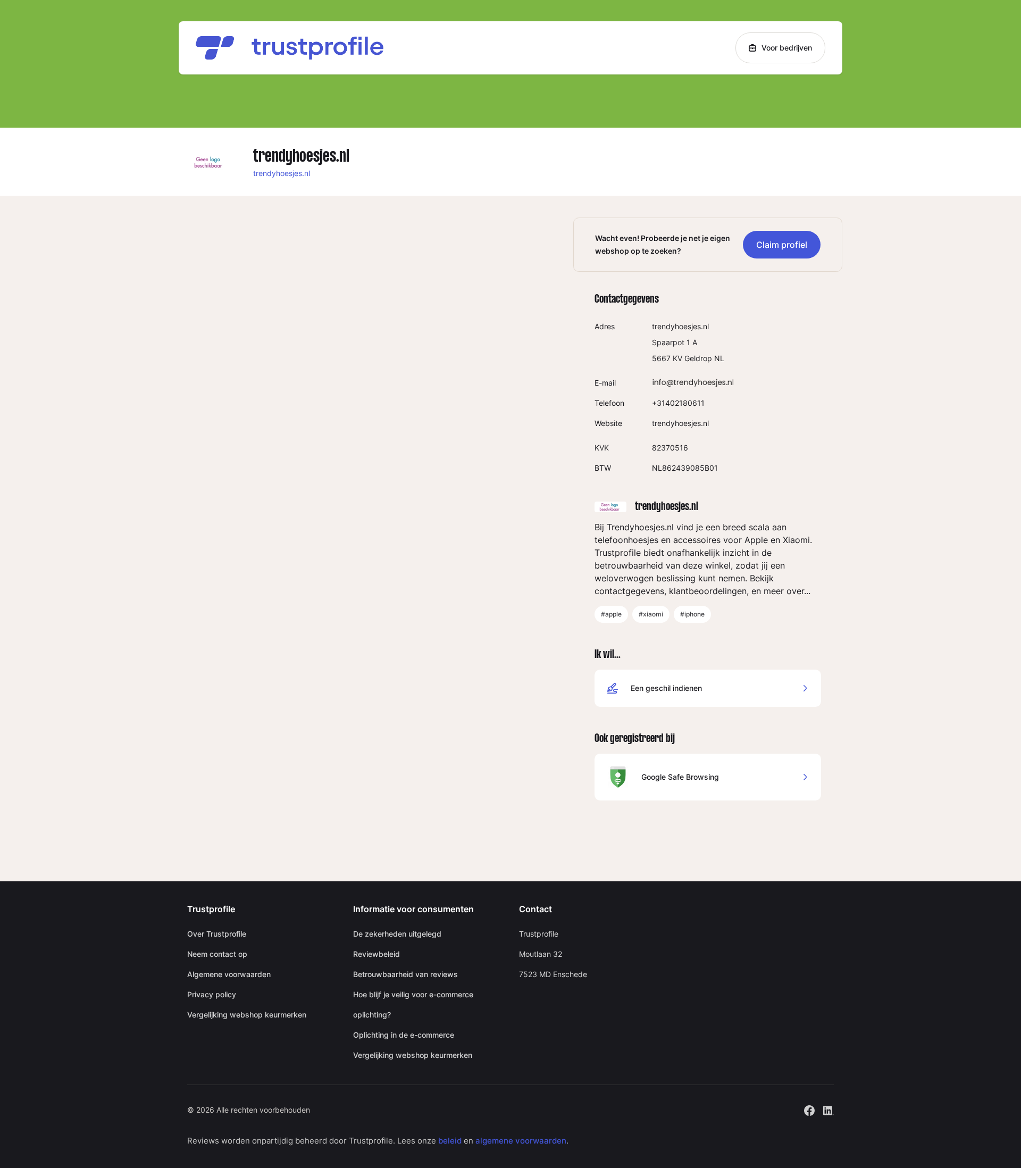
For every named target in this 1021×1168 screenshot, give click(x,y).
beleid (450, 1141)
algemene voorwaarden (520, 1141)
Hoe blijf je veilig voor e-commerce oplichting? (413, 1004)
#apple (611, 614)
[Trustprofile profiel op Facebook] (809, 1109)
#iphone (692, 614)
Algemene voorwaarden (229, 974)
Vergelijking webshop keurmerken (246, 1014)
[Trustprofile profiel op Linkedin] (828, 1109)
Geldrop (698, 358)
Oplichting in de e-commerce (403, 1034)
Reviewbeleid (376, 953)
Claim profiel (781, 244)
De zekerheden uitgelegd (397, 933)
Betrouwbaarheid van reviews (405, 974)
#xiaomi (651, 614)
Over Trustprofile (216, 933)
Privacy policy (211, 994)
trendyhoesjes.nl (281, 173)
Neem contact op (217, 953)
